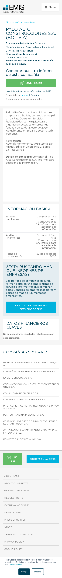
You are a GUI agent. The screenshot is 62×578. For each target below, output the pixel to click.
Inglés (25, 95)
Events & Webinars (17, 505)
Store (8, 527)
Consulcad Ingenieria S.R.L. (21, 393)
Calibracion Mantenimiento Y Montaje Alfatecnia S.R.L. (30, 431)
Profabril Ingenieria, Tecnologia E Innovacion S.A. (31, 407)
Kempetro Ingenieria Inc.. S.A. (22, 439)
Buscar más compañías (20, 22)
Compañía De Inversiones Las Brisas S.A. (29, 371)
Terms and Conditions (19, 534)
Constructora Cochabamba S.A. (24, 399)
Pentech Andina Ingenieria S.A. (23, 415)
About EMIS (11, 476)
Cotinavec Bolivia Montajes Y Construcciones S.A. (31, 385)
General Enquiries (16, 491)
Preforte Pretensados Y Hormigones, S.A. (30, 364)
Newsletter (12, 513)
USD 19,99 (33, 83)
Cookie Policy (13, 549)
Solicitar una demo (43, 459)
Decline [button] (37, 571)
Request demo (13, 498)
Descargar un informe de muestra (24, 99)
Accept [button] (24, 571)
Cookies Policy (15, 564)
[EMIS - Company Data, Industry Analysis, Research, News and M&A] (13, 9)
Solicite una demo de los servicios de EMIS (31, 307)
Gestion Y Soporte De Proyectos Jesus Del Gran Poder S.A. (30, 422)
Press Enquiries (15, 520)
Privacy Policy (14, 542)
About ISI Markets (16, 483)
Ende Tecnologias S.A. (17, 378)
